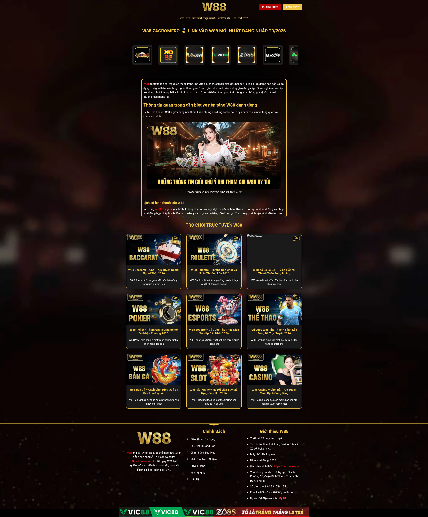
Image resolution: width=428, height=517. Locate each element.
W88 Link (185, 18)
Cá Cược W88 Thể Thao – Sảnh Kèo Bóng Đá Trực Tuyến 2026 (274, 331)
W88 (129, 452)
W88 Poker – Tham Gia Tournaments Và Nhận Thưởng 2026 (154, 331)
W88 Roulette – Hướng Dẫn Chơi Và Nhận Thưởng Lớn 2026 (214, 271)
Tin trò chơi (241, 18)
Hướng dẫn (225, 18)
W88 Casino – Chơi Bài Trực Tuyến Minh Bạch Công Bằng (274, 391)
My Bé (282, 498)
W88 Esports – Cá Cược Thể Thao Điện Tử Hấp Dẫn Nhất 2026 (214, 331)
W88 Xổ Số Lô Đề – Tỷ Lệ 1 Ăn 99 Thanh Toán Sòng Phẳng (274, 271)
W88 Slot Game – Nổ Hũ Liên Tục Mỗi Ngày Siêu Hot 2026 (214, 391)
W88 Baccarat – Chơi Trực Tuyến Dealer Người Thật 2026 (153, 271)
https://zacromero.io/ (143, 461)
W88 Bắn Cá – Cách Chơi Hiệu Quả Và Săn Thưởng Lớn (154, 391)
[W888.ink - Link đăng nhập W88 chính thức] (214, 7)
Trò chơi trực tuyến (204, 18)
